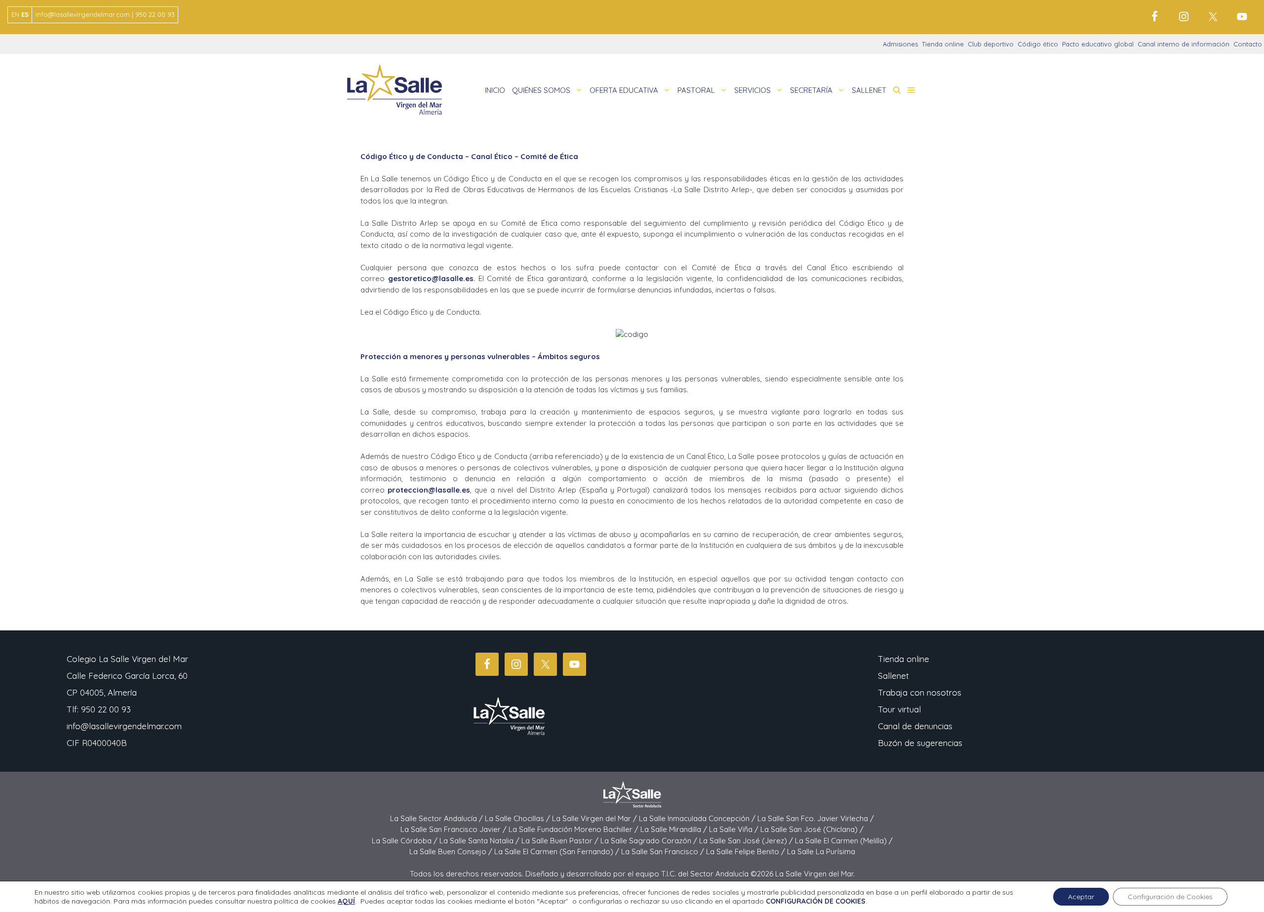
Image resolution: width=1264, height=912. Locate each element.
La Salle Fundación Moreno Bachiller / (574, 829)
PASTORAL (696, 90)
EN (15, 14)
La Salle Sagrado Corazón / (649, 840)
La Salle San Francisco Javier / (454, 829)
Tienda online (943, 44)
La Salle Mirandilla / (674, 829)
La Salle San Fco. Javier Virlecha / (815, 818)
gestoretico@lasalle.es (431, 278)
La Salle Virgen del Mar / (595, 818)
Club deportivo (991, 44)
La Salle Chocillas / (518, 818)
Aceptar (1081, 896)
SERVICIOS (752, 90)
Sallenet (893, 675)
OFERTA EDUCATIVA (624, 90)
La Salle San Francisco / (663, 851)
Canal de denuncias (915, 726)
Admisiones (900, 44)
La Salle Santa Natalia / (480, 840)
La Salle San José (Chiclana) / (812, 829)
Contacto (1247, 44)
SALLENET (869, 90)
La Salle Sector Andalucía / (437, 818)
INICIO (495, 90)
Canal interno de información (1183, 44)
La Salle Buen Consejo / (451, 851)
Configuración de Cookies (1170, 896)
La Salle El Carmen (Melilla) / (844, 840)
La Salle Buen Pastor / (560, 840)
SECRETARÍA (811, 90)
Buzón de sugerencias (920, 743)
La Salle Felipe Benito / (746, 851)
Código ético (1038, 44)
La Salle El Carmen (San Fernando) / (557, 851)
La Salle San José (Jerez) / (747, 840)
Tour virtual (899, 709)
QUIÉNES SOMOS (541, 90)
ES (25, 14)
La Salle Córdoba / (405, 840)
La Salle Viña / (734, 829)
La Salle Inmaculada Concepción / (698, 818)
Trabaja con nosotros (919, 692)
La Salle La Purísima (821, 851)
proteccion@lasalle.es (429, 490)
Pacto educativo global (1098, 44)
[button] (897, 90)
